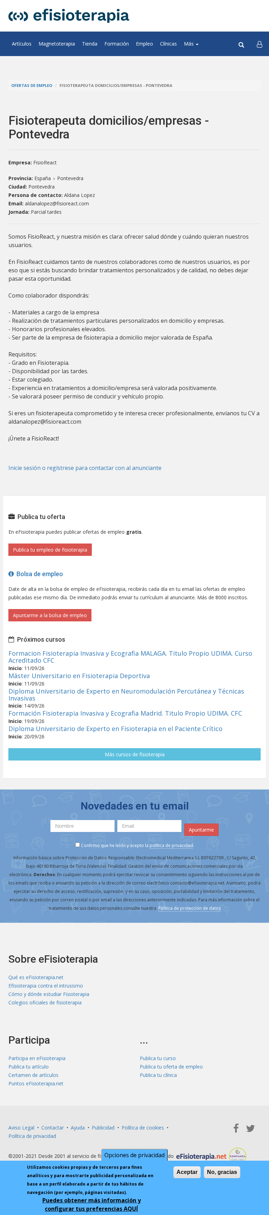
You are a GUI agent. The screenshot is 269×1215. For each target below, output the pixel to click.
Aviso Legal (21, 1127)
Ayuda (78, 1127)
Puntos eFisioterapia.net (35, 1083)
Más (189, 43)
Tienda (89, 43)
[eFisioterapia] (68, 16)
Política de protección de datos (189, 908)
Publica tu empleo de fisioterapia (50, 549)
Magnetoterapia (57, 43)
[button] (259, 44)
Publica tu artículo (28, 1066)
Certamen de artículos (33, 1075)
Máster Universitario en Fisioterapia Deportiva (79, 675)
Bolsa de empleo (38, 574)
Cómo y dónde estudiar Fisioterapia (48, 994)
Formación (116, 43)
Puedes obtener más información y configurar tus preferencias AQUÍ (91, 1204)
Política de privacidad (32, 1136)
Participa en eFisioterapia (36, 1058)
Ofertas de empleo (31, 85)
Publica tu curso (158, 1058)
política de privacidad (171, 845)
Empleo (144, 43)
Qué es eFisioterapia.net (35, 977)
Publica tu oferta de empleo (171, 1066)
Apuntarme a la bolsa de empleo (50, 615)
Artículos (22, 43)
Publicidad (103, 1127)
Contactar (52, 1127)
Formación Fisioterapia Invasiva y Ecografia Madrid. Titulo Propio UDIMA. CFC (125, 713)
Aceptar (187, 1172)
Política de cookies (143, 1127)
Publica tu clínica (158, 1075)
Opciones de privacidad (134, 1155)
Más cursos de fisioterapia (135, 754)
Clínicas (168, 43)
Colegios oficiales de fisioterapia (45, 1002)
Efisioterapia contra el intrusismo (45, 985)
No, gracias (222, 1172)
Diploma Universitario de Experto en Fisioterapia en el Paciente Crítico (115, 728)
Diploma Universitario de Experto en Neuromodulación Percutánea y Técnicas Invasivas (126, 694)
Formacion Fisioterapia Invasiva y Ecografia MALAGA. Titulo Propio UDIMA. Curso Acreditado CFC (130, 656)
